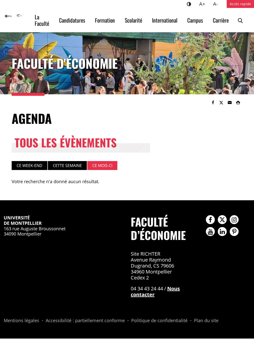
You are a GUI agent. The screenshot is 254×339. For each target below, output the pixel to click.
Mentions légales (21, 320)
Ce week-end (29, 165)
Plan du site (206, 320)
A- (217, 3)
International (164, 20)
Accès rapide (240, 3)
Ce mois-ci (102, 165)
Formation (105, 20)
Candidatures (72, 20)
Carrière (221, 20)
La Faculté (42, 20)
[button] (229, 102)
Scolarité (133, 20)
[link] (213, 102)
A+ (204, 3)
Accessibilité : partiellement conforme (85, 320)
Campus (195, 20)
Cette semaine (67, 165)
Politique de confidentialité (159, 320)
